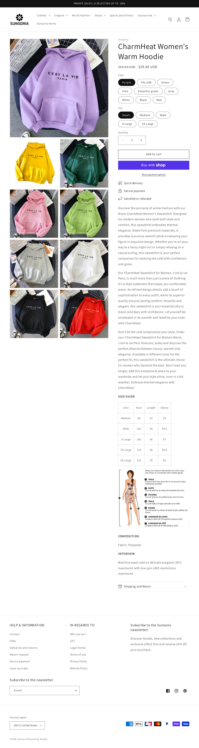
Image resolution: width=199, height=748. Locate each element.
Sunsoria (22, 739)
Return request (19, 654)
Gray (171, 91)
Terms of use (78, 654)
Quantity (123, 132)
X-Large (127, 124)
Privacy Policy (78, 661)
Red (159, 100)
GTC (72, 641)
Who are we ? (78, 634)
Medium (145, 115)
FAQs (13, 641)
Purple (126, 82)
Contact (15, 634)
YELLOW (146, 82)
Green (165, 82)
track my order (19, 668)
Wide (163, 115)
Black (143, 100)
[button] (43, 15)
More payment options (154, 174)
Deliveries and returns (24, 647)
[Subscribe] (75, 690)
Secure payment (20, 661)
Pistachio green (148, 91)
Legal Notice (78, 647)
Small (126, 115)
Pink (125, 91)
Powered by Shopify (37, 739)
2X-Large (148, 124)
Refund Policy (78, 668)
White (126, 100)
